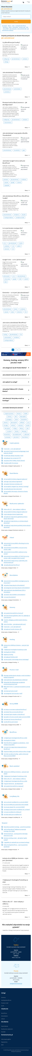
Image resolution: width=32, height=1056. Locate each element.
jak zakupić (7, 437)
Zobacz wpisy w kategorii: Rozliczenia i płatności (12, 530)
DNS (27, 27)
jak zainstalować (16, 59)
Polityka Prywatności (16, 1051)
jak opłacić (4, 25)
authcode (20, 425)
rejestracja (26, 434)
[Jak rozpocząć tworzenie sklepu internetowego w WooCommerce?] (25, 109)
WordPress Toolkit (20, 217)
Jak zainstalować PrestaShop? (12, 72)
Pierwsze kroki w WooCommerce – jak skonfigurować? (14, 103)
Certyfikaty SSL (14, 796)
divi (13, 249)
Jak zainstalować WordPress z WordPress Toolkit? (15, 197)
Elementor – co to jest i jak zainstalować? (15, 292)
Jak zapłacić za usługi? (9, 382)
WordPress (5, 27)
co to (4, 243)
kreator (21, 243)
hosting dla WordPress (20, 25)
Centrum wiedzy (5, 2)
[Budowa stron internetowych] (5, 704)
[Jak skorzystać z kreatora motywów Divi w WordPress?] (25, 233)
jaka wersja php (13, 28)
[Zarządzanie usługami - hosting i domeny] (5, 473)
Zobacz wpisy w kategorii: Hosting (9, 662)
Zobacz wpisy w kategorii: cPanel (8, 568)
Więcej (26, 67)
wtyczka (6, 182)
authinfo (13, 425)
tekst (5, 282)
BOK (2, 1045)
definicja (22, 422)
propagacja (9, 419)
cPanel (10, 27)
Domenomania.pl (25, 1050)
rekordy (16, 431)
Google (12, 182)
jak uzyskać (7, 428)
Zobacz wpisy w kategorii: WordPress (9, 758)
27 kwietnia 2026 (6, 863)
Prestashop (7, 92)
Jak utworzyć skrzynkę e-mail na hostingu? (13, 399)
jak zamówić (7, 434)
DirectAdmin (15, 27)
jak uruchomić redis (22, 28)
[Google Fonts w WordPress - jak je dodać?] (25, 168)
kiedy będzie (23, 416)
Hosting (5, 334)
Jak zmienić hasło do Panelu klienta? (14, 375)
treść (20, 279)
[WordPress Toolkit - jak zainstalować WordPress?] (25, 203)
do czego (6, 425)
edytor (12, 312)
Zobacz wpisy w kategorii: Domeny (9, 632)
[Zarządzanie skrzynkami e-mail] (5, 670)
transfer (28, 425)
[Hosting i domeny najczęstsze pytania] (5, 443)
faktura (9, 25)
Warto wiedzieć (15, 766)
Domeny (9, 416)
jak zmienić (16, 437)
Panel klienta (25, 437)
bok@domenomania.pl (16, 983)
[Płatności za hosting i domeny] (5, 503)
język (24, 150)
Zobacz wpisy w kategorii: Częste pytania (10, 466)
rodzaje (15, 428)
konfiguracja (6, 59)
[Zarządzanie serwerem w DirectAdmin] (5, 575)
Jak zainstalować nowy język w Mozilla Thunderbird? (14, 134)
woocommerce (7, 122)
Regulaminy (4, 1042)
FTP (21, 334)
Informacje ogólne (6, 1039)
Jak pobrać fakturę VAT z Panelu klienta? (12, 390)
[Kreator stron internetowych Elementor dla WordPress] (25, 297)
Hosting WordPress (8, 217)
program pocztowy (9, 413)
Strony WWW (14, 704)
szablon (19, 246)
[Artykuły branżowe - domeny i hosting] (5, 766)
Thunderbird (17, 150)
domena (6, 422)
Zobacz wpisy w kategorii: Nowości (9, 849)
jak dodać (5, 179)
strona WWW (6, 28)
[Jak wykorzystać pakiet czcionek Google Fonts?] (25, 264)
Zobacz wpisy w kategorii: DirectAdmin (10, 600)
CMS (13, 246)
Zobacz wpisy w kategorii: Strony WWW (10, 724)
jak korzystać (6, 276)
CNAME (25, 413)
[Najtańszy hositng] (16, 354)
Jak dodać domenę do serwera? (12, 408)
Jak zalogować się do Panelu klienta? (14, 368)
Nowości (4, 823)
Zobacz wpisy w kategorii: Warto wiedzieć (10, 789)
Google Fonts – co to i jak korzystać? (14, 260)
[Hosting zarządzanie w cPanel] (5, 537)
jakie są (21, 428)
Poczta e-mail (14, 670)
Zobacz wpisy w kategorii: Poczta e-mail (10, 696)
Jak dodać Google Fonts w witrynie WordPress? (13, 162)
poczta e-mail (22, 27)
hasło (13, 25)
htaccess (19, 413)
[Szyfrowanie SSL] (5, 796)
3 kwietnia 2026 (5, 884)
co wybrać (9, 431)
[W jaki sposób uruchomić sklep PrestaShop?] (25, 77)
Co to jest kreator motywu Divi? (12, 228)
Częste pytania (14, 443)
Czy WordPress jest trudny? (11, 42)
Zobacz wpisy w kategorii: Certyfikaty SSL (10, 817)
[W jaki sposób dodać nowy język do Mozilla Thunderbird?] (25, 140)
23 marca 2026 (5, 906)
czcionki (19, 182)
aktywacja (24, 431)
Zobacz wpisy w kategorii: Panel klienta (10, 496)
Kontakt (3, 1032)
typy (27, 428)
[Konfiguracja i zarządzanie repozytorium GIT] (5, 639)
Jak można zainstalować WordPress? (14, 323)
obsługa (6, 62)
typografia (6, 185)
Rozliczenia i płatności (17, 503)
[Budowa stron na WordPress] (5, 732)
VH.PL (2, 1006)
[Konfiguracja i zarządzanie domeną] (5, 607)
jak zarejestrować (17, 434)
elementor (6, 249)
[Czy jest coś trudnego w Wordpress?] (25, 47)
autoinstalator (17, 89)
